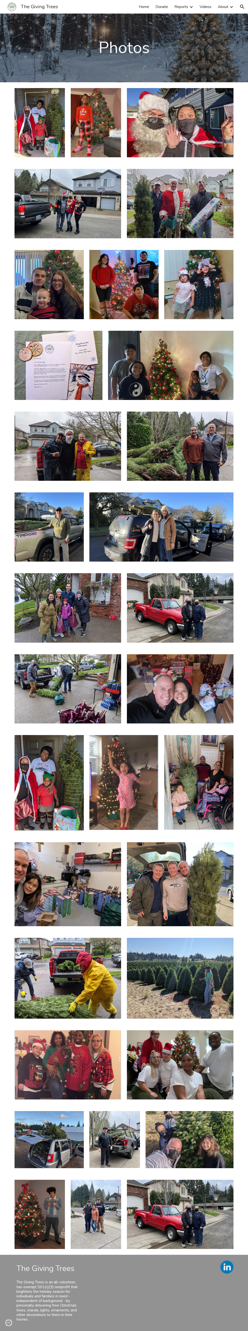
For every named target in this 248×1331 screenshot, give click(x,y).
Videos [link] (205, 6)
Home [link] (144, 6)
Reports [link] (181, 6)
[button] (242, 7)
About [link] (223, 6)
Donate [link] (161, 6)
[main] (124, 48)
